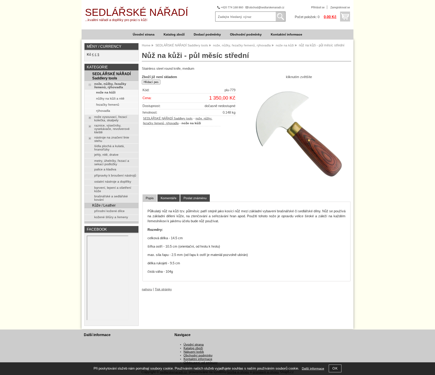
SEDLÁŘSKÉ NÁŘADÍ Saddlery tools (168, 118)
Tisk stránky (163, 289)
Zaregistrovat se (340, 7)
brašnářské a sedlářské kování (111, 198)
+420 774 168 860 (231, 7)
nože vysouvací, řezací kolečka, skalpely (110, 118)
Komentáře (168, 198)
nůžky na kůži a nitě (110, 98)
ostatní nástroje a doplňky (112, 181)
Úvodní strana (144, 34)
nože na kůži (106, 92)
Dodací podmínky (207, 34)
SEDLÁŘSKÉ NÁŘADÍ (136, 12)
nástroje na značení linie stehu (111, 139)
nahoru (147, 289)
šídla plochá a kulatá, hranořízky (109, 147)
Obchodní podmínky (246, 34)
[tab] (150, 198)
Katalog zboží (174, 34)
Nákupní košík (194, 352)
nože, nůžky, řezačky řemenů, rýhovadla (110, 85)
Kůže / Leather (104, 205)
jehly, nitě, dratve (106, 154)
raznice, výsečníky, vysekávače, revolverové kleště (112, 129)
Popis (150, 198)
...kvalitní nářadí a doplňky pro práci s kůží (116, 20)
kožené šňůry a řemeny (111, 217)
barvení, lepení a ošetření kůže (112, 189)
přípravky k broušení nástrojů (115, 175)
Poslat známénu (195, 198)
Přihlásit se (318, 7)
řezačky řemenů (107, 104)
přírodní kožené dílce (109, 211)
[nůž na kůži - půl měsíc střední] (298, 134)
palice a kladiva (105, 169)
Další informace (313, 368)
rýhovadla (103, 110)
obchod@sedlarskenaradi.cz (266, 7)
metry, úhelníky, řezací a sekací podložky (111, 162)
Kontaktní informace (286, 34)
